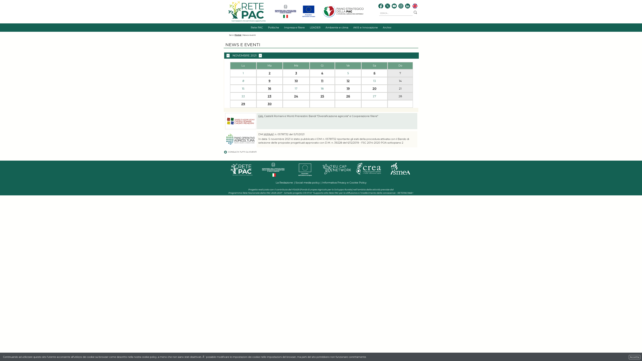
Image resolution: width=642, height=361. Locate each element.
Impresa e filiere (294, 27)
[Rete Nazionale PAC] (247, 21)
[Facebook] (381, 6)
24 (296, 96)
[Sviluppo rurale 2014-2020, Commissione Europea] (309, 17)
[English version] (415, 6)
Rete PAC (257, 27)
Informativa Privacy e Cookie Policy (344, 182)
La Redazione (284, 182)
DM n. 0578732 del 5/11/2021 (281, 134)
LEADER (315, 27)
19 (348, 88)
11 (322, 80)
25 (322, 96)
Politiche (273, 27)
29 (243, 103)
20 (374, 88)
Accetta (634, 357)
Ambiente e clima (337, 27)
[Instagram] (401, 6)
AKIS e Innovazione (365, 27)
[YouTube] (394, 6)
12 (348, 80)
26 (348, 96)
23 (269, 96)
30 (270, 103)
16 (269, 88)
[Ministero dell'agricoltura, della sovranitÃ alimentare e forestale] (286, 17)
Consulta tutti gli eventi (242, 152)
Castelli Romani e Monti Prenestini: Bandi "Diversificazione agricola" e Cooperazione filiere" (318, 116)
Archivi (387, 27)
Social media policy (307, 182)
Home (238, 35)
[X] (387, 6)
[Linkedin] (407, 6)
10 (296, 80)
